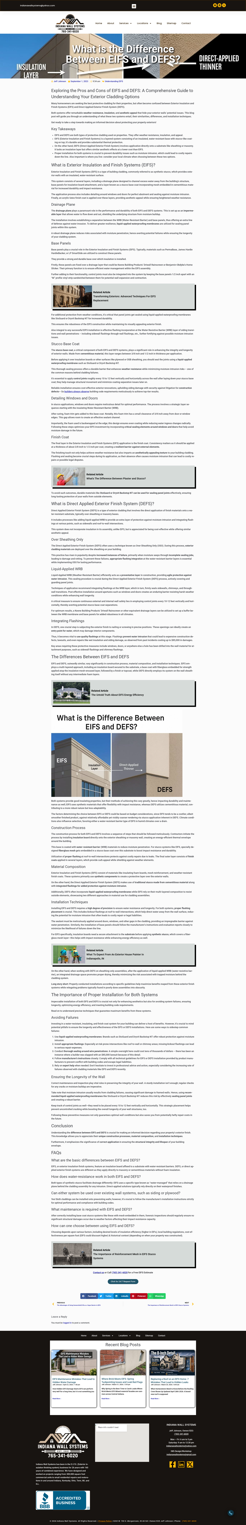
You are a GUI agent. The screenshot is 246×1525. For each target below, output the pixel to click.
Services (124, 23)
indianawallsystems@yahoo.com (37, 5)
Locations (142, 23)
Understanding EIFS (114, 81)
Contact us (98, 1272)
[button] (134, 6)
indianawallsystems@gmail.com (181, 1454)
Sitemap (171, 23)
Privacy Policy (105, 1521)
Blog (159, 23)
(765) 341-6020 (120, 1272)
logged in (67, 1323)
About (110, 23)
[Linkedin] (219, 5)
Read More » (57, 1399)
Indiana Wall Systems (67, 1521)
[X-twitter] (224, 5)
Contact (186, 23)
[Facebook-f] (173, 1464)
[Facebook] (215, 5)
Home (98, 23)
